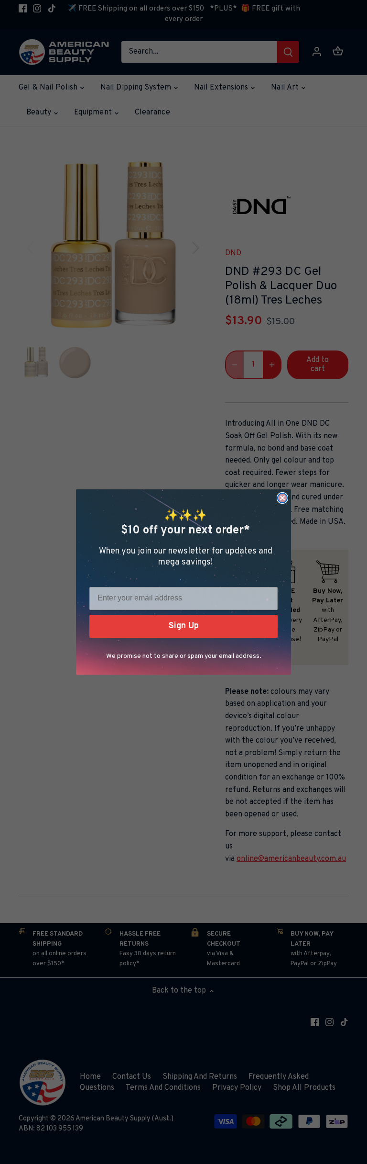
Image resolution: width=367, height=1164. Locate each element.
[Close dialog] (282, 498)
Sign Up (184, 626)
